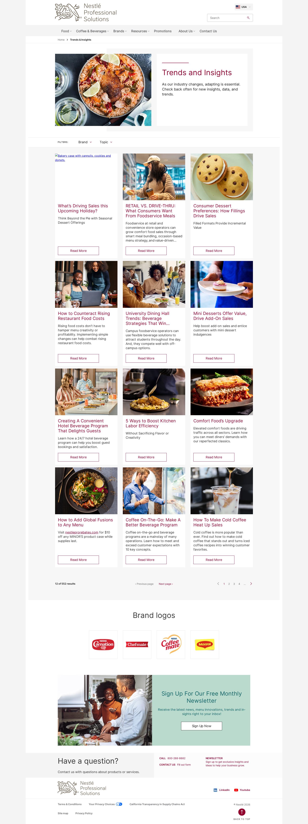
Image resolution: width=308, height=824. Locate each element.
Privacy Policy (84, 813)
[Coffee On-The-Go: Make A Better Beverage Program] (154, 490)
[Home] (85, 12)
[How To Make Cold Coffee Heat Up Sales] (222, 490)
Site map (63, 813)
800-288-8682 (176, 758)
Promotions (162, 31)
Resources (139, 31)
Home (61, 39)
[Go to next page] (251, 583)
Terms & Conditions (70, 804)
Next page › (166, 583)
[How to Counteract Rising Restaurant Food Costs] (86, 284)
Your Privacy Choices (102, 804)
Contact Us (208, 31)
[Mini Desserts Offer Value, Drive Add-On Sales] (222, 284)
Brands (118, 31)
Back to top (241, 819)
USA (244, 6)
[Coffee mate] (171, 644)
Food (65, 31)
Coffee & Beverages (91, 31)
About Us (185, 31)
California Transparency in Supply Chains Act (157, 804)
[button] (85, 142)
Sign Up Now (201, 726)
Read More (78, 251)
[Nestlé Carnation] (103, 644)
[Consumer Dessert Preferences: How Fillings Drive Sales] (222, 177)
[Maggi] (205, 644)
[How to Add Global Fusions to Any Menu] (86, 490)
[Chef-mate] (137, 644)
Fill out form (184, 764)
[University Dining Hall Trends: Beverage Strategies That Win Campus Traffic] (154, 284)
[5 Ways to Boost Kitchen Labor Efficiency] (154, 392)
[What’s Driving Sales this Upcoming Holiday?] (86, 177)
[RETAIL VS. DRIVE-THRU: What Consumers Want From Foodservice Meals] (154, 177)
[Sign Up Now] (105, 710)
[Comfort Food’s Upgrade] (222, 392)
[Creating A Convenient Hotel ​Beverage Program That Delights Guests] (86, 392)
